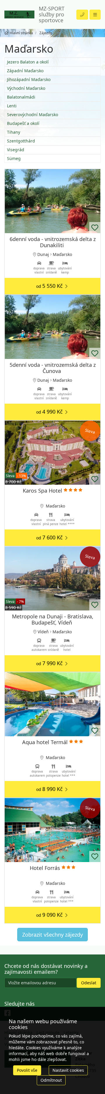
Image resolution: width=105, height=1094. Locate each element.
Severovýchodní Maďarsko (32, 114)
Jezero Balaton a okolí (28, 62)
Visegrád (15, 149)
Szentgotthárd (21, 141)
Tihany (13, 132)
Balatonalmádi (21, 97)
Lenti (12, 106)
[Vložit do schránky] (94, 227)
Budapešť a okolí (23, 123)
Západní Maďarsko (25, 70)
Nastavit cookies (68, 1070)
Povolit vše (27, 1070)
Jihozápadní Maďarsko (28, 79)
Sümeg (14, 158)
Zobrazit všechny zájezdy (52, 934)
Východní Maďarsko (26, 88)
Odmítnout (51, 1080)
